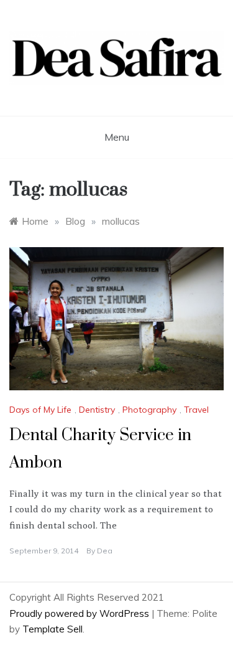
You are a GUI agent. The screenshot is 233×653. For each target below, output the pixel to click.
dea (104, 550)
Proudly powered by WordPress (80, 613)
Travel (196, 409)
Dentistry (97, 409)
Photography (149, 409)
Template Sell (52, 629)
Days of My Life (40, 409)
